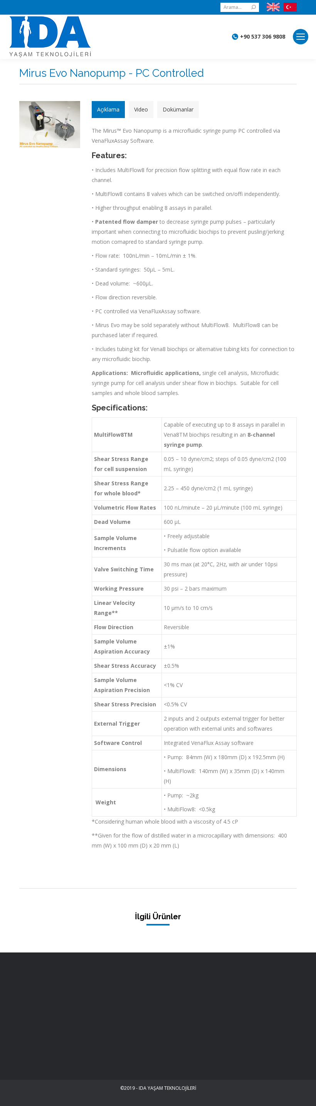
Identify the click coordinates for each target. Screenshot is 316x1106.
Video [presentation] (141, 109)
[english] (273, 7)
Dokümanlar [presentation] (178, 109)
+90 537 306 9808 (262, 36)
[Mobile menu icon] (300, 36)
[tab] (108, 109)
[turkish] (288, 7)
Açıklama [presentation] (108, 109)
